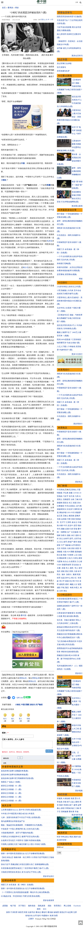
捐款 (49, 906)
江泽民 (68, 522)
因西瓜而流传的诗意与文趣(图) (69, 17)
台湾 (73, 545)
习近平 (65, 496)
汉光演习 (70, 509)
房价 (73, 548)
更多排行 (78, 673)
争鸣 (63, 837)
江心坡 (79, 561)
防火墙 (59, 555)
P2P (68, 552)
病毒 (70, 493)
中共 (73, 512)
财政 (79, 542)
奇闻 (71, 588)
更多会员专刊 (77, 56)
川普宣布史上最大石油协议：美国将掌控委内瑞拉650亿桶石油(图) (69, 300)
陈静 (61, 805)
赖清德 (71, 516)
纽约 (39, 916)
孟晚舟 (77, 516)
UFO (69, 512)
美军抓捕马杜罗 (63, 71)
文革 (61, 591)
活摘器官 (66, 499)
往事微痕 (60, 506)
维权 (65, 555)
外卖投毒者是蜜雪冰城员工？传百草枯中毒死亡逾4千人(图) (25, 868)
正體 (76, 2)
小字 (51, 19)
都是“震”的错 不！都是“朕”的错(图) (77, 185)
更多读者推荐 (48, 900)
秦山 (59, 808)
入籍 (75, 571)
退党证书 (63, 912)
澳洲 (74, 574)
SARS (59, 565)
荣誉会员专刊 (65, 12)
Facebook (77, 906)
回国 (71, 571)
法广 (69, 532)
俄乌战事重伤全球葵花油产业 (13, 821)
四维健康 (64, 812)
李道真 (59, 802)
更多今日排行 (77, 354)
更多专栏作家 (77, 815)
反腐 (67, 529)
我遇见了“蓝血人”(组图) (10, 782)
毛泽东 (49, 241)
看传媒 (50, 912)
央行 (73, 535)
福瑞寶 (56, 912)
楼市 (75, 542)
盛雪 (75, 805)
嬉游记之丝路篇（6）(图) (11, 793)
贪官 (75, 525)
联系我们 (57, 906)
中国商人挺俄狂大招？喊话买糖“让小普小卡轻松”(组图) (23, 844)
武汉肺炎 (72, 490)
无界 (75, 912)
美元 (61, 539)
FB (80, 532)
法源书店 (31, 912)
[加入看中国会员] (27, 658)
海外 (64, 574)
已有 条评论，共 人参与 (13, 739)
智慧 (79, 584)
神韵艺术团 (22, 912)
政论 (67, 837)
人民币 (76, 539)
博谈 (17, 8)
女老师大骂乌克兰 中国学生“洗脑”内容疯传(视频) (21, 840)
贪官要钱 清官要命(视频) (67, 274)
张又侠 (71, 496)
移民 (71, 568)
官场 (75, 529)
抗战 (63, 578)
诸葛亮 (62, 584)
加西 (56, 916)
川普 (78, 490)
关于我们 (22, 906)
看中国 (23, 615)
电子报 (13, 906)
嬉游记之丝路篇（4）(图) (11, 801)
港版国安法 (61, 509)
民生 (59, 574)
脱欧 (69, 535)
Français (38, 919)
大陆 (65, 552)
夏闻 (77, 802)
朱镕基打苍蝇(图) (64, 263)
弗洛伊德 (63, 512)
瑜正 (73, 808)
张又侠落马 (61, 67)
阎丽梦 (78, 512)
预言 (67, 588)
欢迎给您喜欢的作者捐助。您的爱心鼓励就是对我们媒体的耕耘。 (27, 623)
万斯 (69, 519)
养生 (65, 591)
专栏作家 (62, 794)
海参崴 (68, 545)
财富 (59, 545)
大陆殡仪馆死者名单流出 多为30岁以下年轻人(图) (21, 872)
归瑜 (65, 802)
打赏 (42, 19)
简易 (72, 798)
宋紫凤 (59, 798)
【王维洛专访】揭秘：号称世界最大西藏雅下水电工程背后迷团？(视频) (69, 318)
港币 (65, 542)
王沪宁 (62, 522)
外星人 (76, 588)
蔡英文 (78, 545)
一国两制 (63, 532)
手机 (63, 588)
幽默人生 (73, 584)
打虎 (71, 529)
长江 (70, 503)
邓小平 (62, 581)
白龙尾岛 (72, 561)
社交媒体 (74, 532)
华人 (67, 568)
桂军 (59, 578)
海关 (59, 571)
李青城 (68, 808)
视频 (60, 677)
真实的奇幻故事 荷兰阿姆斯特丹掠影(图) (17, 778)
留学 (80, 568)
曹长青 (71, 812)
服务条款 (31, 906)
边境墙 (64, 519)
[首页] (41, 3)
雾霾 (72, 552)
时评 (59, 837)
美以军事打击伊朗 (64, 63)
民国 (78, 574)
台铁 (72, 499)
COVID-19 (77, 493)
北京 (59, 548)
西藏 (48, 185)
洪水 (79, 503)
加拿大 (64, 535)
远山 (73, 802)
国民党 (77, 509)
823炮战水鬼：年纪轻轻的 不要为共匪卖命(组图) (20, 896)
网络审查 (63, 558)
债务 (77, 535)
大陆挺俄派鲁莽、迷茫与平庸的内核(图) (17, 833)
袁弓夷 (79, 506)
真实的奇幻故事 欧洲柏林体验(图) (14, 775)
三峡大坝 (78, 499)
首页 (4, 8)
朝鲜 (59, 535)
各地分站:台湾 (31, 916)
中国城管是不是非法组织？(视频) (76, 783)
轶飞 (69, 802)
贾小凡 (77, 798)
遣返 (63, 571)
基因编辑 (78, 552)
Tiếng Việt (46, 919)
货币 (71, 539)
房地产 (70, 542)
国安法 (65, 503)
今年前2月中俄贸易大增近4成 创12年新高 (17, 814)
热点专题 (62, 59)
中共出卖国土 (70, 506)
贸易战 (59, 496)
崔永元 (74, 522)
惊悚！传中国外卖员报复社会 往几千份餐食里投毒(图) (23, 853)
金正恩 (59, 516)
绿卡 (79, 571)
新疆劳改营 (66, 565)
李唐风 (66, 805)
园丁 (71, 805)
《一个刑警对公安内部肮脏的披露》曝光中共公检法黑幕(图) (25, 892)
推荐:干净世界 (12, 912)
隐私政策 (41, 906)
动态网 (70, 912)
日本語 (53, 919)
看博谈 (10, 8)
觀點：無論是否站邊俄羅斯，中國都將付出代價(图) (21, 825)
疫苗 (75, 503)
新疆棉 (59, 503)
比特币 (66, 539)
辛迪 (76, 812)
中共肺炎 (60, 490)
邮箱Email (60, 847)
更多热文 (78, 482)
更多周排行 (77, 424)
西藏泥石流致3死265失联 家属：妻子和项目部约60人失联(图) (69, 658)
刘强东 (64, 548)
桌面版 (5, 906)
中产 (63, 545)
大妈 (69, 548)
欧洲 (52, 916)
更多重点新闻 (77, 206)
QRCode (20, 698)
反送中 (70, 525)
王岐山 (65, 516)
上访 (76, 555)
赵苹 (79, 805)
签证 (67, 571)
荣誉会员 (23, 678)
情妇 (79, 525)
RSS (44, 909)
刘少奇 (72, 581)
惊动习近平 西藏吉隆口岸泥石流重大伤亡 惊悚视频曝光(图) (25, 864)
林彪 (67, 581)
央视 (63, 568)
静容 (63, 808)
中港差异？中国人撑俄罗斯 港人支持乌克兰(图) (20, 829)
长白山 (65, 561)
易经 (67, 584)
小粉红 (3, 180)
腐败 (63, 529)
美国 (73, 519)
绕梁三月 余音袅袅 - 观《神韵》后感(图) (17, 885)
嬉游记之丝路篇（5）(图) (11, 797)
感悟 (59, 588)
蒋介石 (25, 267)
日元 (61, 542)
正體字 (31, 919)
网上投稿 (67, 906)
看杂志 (38, 912)
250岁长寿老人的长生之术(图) (69, 287)
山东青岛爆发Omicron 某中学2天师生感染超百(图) (21, 810)
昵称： (5, 733)
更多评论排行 (48, 876)
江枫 (77, 808)
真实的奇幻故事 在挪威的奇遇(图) (14, 771)
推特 (38, 909)
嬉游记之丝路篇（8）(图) (11, 786)
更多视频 (78, 791)
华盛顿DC (45, 916)
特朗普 (59, 493)
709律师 (70, 555)
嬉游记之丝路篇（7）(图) (11, 789)
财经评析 (63, 840)
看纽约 (44, 912)
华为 (59, 529)
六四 (76, 496)
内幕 (61, 525)
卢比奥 (65, 493)
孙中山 (68, 578)
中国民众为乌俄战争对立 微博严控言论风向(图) (20, 837)
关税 (59, 519)
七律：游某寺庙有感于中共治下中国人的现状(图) (20, 817)
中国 (23, 163)
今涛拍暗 (66, 798)
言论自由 (75, 565)
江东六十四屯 (72, 558)
